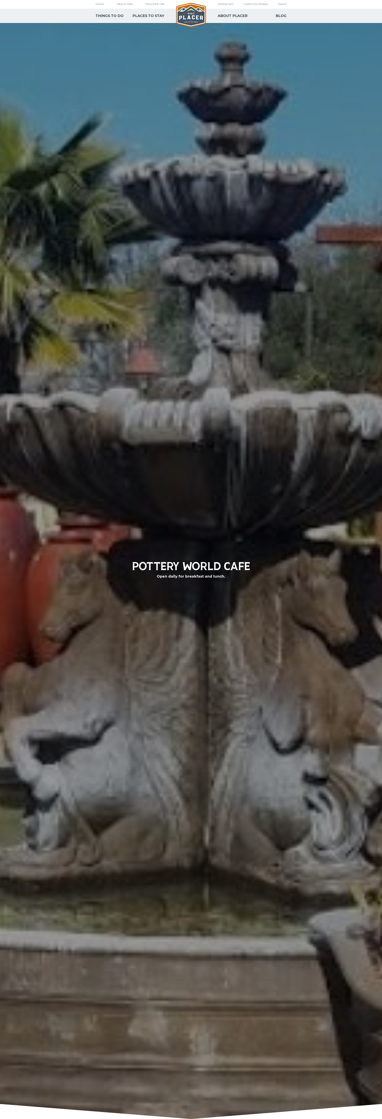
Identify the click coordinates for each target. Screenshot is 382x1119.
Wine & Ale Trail (154, 4)
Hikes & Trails (125, 4)
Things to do (110, 16)
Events (100, 4)
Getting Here (225, 4)
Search (282, 4)
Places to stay (148, 16)
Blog (281, 16)
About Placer (233, 16)
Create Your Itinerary (256, 4)
